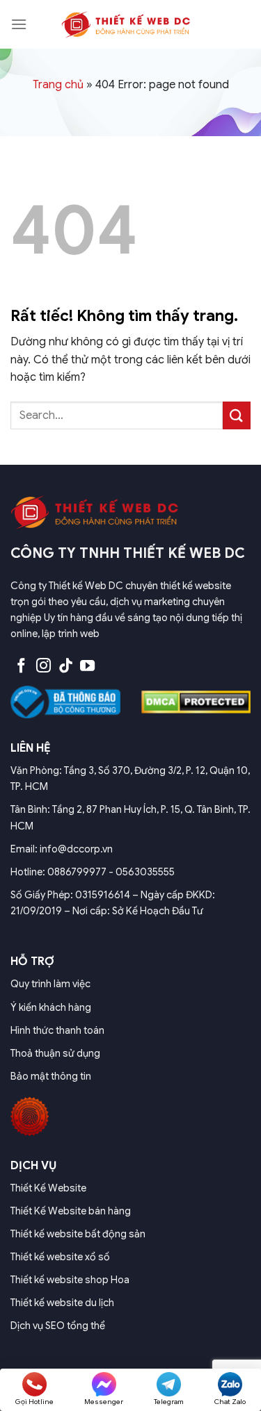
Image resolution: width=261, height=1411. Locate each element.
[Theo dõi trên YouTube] (87, 667)
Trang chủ (58, 85)
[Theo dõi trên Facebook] (21, 667)
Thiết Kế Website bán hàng (70, 1211)
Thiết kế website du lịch (62, 1302)
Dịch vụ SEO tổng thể (57, 1325)
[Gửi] (237, 415)
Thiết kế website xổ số (60, 1257)
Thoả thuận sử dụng (55, 1053)
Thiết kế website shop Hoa (69, 1279)
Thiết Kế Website (48, 1188)
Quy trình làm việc (50, 983)
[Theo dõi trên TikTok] (65, 667)
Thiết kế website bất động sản (77, 1234)
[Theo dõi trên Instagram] (43, 667)
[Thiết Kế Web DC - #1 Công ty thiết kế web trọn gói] (130, 24)
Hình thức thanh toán (57, 1030)
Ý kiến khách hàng (50, 1007)
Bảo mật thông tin (50, 1076)
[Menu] (18, 24)
